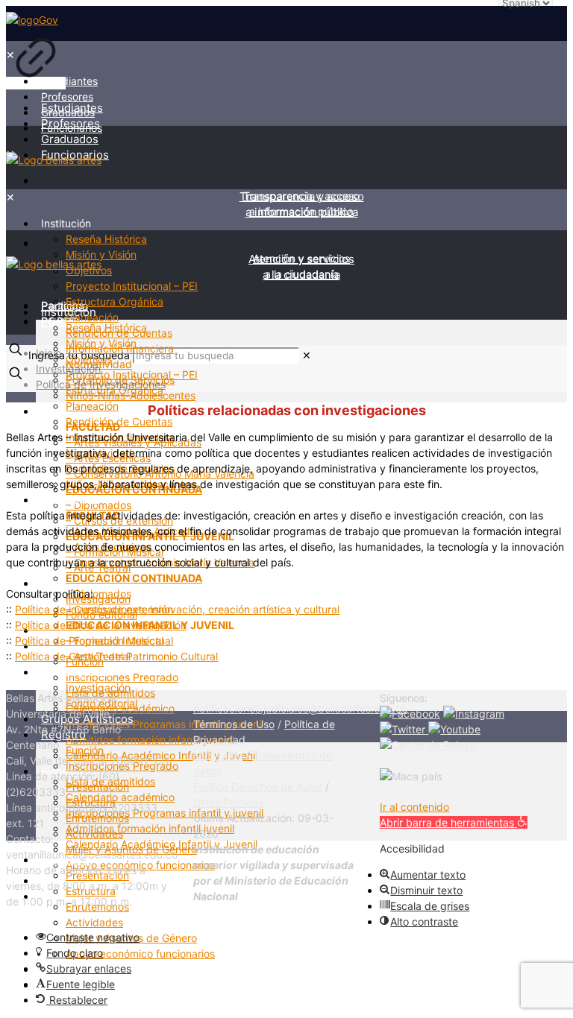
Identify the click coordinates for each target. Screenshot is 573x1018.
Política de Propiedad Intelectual (94, 640)
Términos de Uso (234, 724)
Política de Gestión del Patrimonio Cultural (116, 656)
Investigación (68, 368)
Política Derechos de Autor (257, 786)
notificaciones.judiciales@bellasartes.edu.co (300, 708)
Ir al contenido (414, 806)
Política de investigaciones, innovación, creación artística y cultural (177, 609)
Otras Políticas (228, 802)
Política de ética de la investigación (101, 625)
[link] (36, 51)
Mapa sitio (218, 755)
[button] (453, 822)
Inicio (48, 353)
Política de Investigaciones (101, 384)
